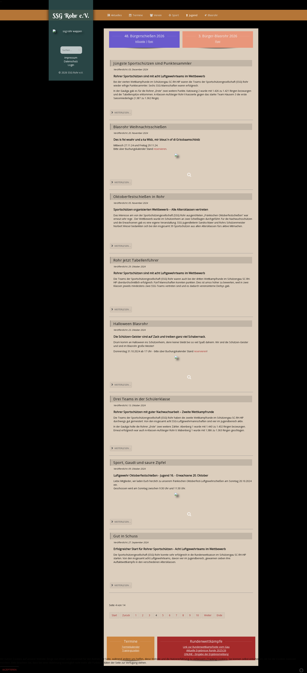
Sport (175, 15)
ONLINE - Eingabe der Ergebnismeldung (206, 654)
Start (114, 615)
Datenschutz (71, 61)
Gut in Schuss (125, 535)
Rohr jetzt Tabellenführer (136, 260)
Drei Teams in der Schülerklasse (141, 398)
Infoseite (140, 41)
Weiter (207, 615)
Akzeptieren (9, 669)
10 (197, 615)
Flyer (150, 41)
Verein (158, 15)
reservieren (160, 149)
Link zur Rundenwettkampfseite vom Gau (206, 647)
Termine (138, 15)
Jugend (193, 15)
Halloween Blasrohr (130, 323)
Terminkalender (131, 647)
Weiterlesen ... (122, 112)
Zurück (126, 615)
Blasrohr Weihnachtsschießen (140, 126)
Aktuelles (116, 15)
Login (71, 65)
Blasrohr (213, 15)
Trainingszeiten (130, 650)
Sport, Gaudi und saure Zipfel (139, 462)
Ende (219, 615)
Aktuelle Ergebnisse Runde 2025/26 (206, 650)
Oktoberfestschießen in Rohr (139, 196)
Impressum (70, 57)
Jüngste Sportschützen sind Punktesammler (152, 63)
